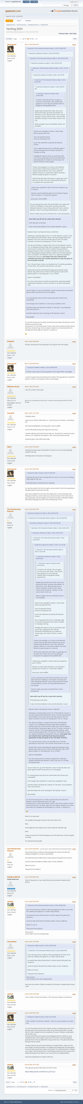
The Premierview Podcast (14, 510)
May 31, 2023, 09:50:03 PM (32, 363)
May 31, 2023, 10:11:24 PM (32, 386)
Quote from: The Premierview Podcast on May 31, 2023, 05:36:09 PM (46, 48)
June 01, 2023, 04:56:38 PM (32, 469)
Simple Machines (18, 1102)
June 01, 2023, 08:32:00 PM (32, 901)
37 (25, 39)
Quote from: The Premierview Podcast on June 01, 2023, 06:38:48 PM (46, 905)
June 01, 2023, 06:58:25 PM (32, 877)
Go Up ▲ (76, 1102)
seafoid (10, 901)
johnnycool (11, 44)
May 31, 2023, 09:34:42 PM (32, 44)
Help (62, 1102)
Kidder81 (10, 341)
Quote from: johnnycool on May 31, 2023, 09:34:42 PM (43, 513)
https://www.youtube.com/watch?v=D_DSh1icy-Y (40, 1071)
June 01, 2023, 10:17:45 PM (32, 941)
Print (75, 39)
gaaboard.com (13, 11)
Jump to (50, 1090)
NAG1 (9, 447)
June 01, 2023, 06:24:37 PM (32, 509)
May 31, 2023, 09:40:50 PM (32, 341)
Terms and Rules (68, 1102)
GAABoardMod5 (13, 877)
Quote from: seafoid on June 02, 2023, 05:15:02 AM (42, 1017)
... (21, 39)
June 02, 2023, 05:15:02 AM (32, 994)
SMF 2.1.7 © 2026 (8, 1102)
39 (30, 39)
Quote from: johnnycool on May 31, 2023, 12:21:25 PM (49, 75)
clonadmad (11, 941)
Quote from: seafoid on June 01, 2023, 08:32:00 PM (42, 945)
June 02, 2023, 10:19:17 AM (32, 1064)
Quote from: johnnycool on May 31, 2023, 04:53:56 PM (44, 53)
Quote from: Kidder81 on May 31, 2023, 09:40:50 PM (42, 367)
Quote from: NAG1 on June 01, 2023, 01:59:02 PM (41, 473)
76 (36, 39)
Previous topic (63, 33)
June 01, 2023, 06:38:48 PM (32, 849)
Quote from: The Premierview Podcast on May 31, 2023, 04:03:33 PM (49, 58)
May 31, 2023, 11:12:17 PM (32, 413)
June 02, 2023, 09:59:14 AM (32, 1013)
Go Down (9, 39)
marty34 (10, 413)
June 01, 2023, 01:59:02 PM (32, 447)
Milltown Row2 (13, 386)
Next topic (73, 33)
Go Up (8, 1082)
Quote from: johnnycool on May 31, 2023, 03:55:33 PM (46, 63)
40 (33, 39)
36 (23, 39)
